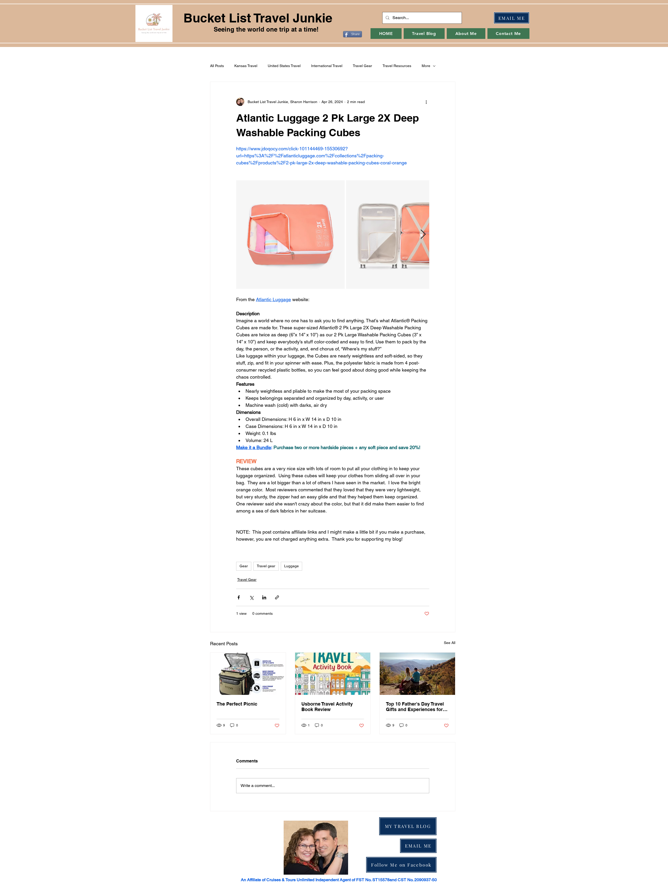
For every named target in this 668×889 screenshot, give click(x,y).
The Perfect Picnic (237, 704)
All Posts (217, 66)
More (426, 66)
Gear (244, 566)
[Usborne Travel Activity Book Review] (333, 674)
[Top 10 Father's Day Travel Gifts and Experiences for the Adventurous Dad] (417, 674)
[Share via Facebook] (238, 597)
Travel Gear (362, 66)
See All (449, 643)
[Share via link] (277, 597)
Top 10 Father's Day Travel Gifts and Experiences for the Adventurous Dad (415, 706)
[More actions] (426, 102)
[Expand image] (290, 234)
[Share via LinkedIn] (264, 597)
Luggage (291, 566)
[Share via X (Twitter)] (251, 597)
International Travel (326, 66)
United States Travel (284, 66)
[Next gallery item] (423, 235)
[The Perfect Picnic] (248, 674)
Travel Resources (397, 66)
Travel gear (266, 566)
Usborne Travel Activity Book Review (327, 706)
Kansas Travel (245, 66)
